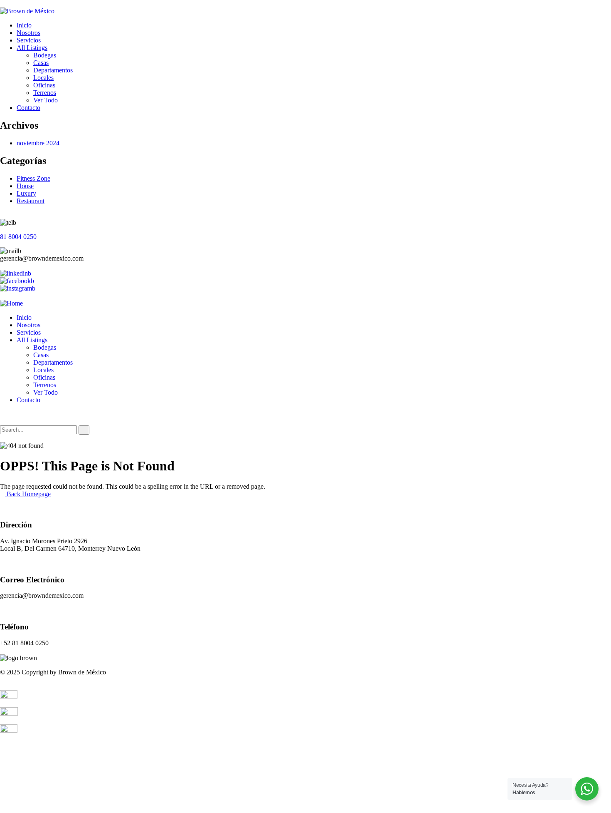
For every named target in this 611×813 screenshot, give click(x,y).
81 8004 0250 (18, 236)
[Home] (11, 303)
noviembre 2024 (38, 143)
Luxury (26, 193)
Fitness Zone (33, 178)
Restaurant (30, 200)
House (25, 185)
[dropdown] (2, 3)
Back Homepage (28, 493)
